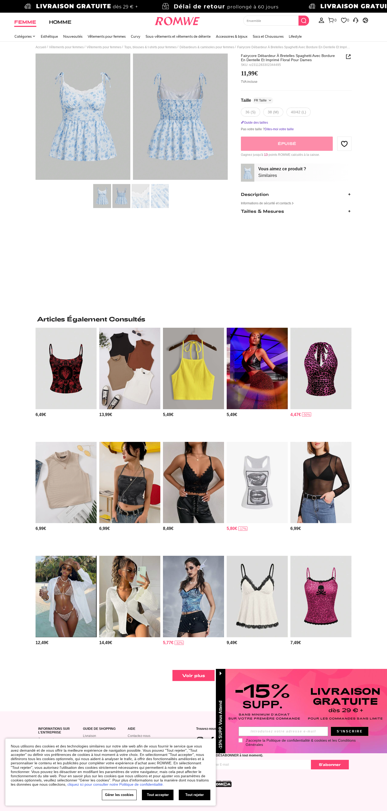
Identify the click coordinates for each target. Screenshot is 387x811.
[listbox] (321, 20)
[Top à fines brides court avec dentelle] (193, 482)
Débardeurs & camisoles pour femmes (207, 47)
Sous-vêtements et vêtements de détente (178, 36)
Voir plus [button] (193, 675)
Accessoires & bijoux (231, 36)
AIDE (131, 729)
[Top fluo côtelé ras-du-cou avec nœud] (193, 368)
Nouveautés (72, 36)
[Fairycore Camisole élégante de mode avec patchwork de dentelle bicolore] (257, 596)
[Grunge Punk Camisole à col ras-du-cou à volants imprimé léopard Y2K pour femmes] (320, 368)
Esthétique (49, 36)
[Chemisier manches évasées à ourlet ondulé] (129, 596)
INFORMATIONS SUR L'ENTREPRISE (54, 730)
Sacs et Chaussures (268, 36)
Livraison (89, 736)
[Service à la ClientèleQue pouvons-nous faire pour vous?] (356, 20)
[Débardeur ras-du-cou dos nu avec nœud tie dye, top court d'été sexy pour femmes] (129, 482)
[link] (193, 6)
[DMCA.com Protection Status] (222, 784)
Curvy (135, 36)
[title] (193, 319)
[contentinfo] (41, 414)
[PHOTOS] (132, 117)
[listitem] (66, 383)
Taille (254, 100)
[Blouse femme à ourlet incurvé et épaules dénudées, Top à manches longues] (66, 596)
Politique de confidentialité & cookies (296, 740)
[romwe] (177, 20)
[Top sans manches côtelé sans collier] (66, 482)
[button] (344, 144)
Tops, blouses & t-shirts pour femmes (150, 47)
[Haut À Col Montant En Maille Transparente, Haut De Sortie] (320, 482)
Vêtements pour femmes (107, 36)
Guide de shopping (99, 729)
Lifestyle (295, 36)
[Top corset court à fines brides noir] (257, 368)
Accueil (41, 47)
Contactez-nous (139, 736)
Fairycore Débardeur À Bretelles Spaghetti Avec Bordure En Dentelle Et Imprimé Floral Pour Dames (288, 58)
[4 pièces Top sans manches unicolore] (129, 368)
